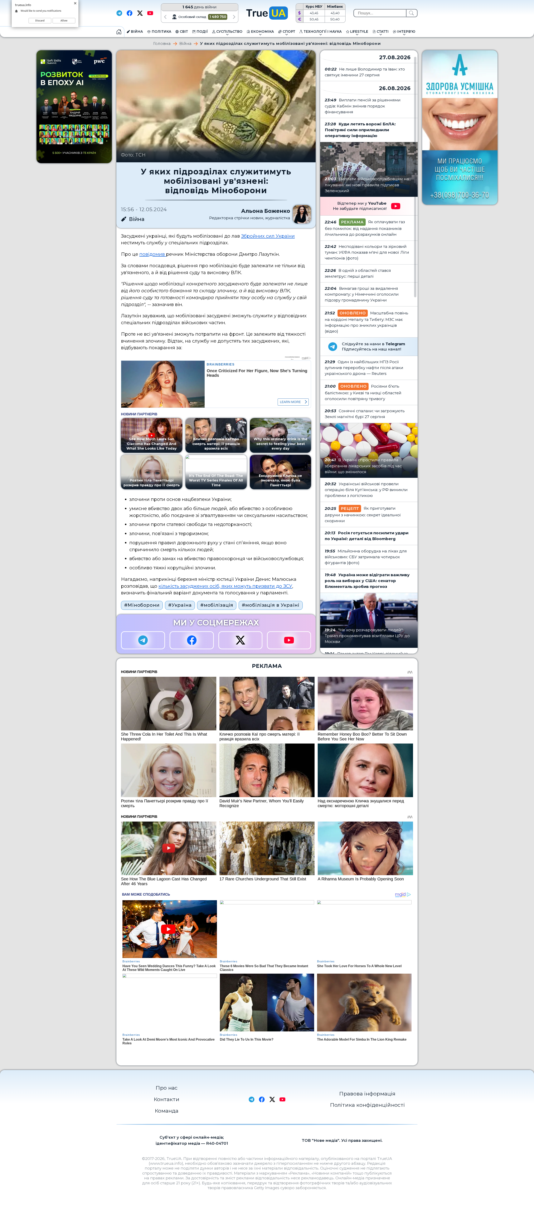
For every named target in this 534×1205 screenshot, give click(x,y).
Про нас (167, 1088)
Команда (166, 1111)
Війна (185, 44)
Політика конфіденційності (367, 1105)
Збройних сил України (268, 236)
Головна (162, 44)
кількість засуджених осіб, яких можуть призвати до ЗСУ (225, 586)
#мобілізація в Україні (270, 605)
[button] (165, 17)
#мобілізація (216, 605)
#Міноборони (142, 605)
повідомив (152, 254)
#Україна (180, 605)
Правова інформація (367, 1093)
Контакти (166, 1099)
